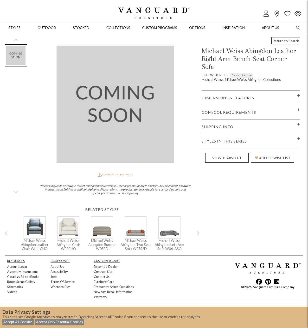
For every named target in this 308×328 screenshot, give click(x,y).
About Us (57, 266)
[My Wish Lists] (287, 14)
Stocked (81, 28)
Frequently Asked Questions (114, 287)
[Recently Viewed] (298, 14)
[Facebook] (259, 281)
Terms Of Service (63, 282)
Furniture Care (104, 282)
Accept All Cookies (17, 322)
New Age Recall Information (113, 292)
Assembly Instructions (22, 272)
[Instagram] (277, 281)
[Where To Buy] (276, 14)
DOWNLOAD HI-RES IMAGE (117, 174)
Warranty (100, 297)
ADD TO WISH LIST (274, 158)
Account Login (17, 266)
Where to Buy (60, 287)
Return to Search (286, 41)
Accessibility (59, 272)
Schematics (15, 287)
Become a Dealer (106, 266)
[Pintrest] (268, 281)
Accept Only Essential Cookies (59, 322)
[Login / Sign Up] (266, 14)
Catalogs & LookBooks (23, 277)
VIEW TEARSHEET (227, 158)
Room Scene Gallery (21, 282)
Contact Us (101, 277)
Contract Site (103, 272)
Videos (12, 292)
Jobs (54, 277)
